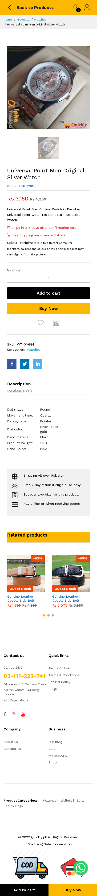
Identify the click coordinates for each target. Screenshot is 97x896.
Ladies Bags (13, 806)
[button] (44, 615)
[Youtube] (23, 714)
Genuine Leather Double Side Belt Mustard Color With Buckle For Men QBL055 (22, 599)
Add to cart (48, 293)
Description (19, 383)
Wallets (66, 800)
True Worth (27, 186)
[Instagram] (13, 714)
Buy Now (48, 308)
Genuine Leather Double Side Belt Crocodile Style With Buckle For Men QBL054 (68, 599)
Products (22, 19)
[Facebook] (5, 714)
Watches (40, 19)
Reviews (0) (19, 390)
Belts (80, 800)
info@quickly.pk (16, 700)
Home (8, 19)
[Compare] (56, 322)
